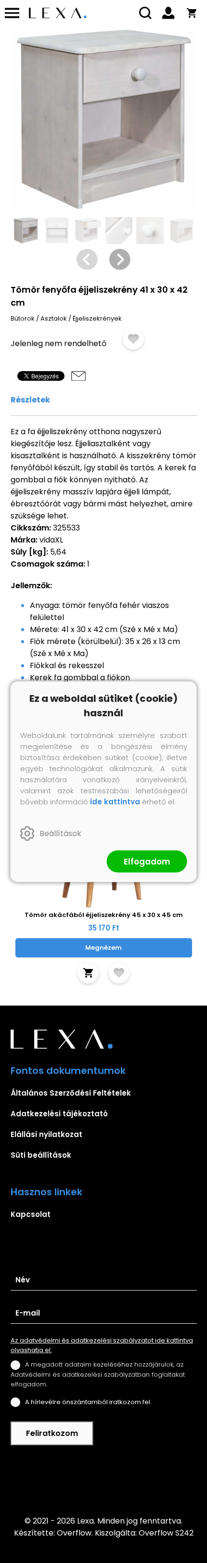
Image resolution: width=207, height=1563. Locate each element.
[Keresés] (145, 13)
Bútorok (23, 318)
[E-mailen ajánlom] (78, 376)
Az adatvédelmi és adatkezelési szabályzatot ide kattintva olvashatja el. (102, 1345)
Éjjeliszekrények (97, 318)
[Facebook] (103, 1480)
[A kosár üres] (191, 13)
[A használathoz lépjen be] (133, 338)
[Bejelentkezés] (168, 13)
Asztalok (53, 318)
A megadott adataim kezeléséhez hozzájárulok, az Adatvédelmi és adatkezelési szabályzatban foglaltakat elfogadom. (98, 1374)
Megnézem (103, 947)
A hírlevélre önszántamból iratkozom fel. (88, 1402)
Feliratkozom (52, 1433)
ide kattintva (115, 801)
